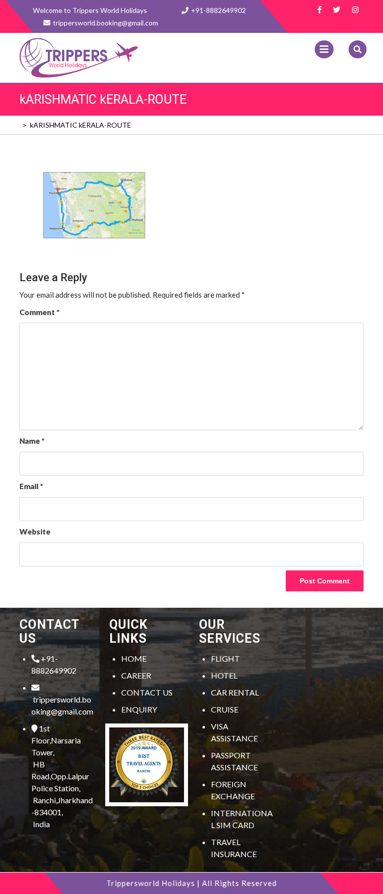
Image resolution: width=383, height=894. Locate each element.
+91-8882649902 (218, 10)
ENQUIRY (139, 709)
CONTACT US (147, 692)
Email (31, 486)
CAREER (136, 675)
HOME (134, 658)
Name (31, 440)
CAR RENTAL (235, 692)
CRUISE (224, 709)
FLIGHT (225, 658)
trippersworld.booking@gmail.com (62, 705)
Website (34, 531)
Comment (39, 312)
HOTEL (224, 675)
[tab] (324, 49)
